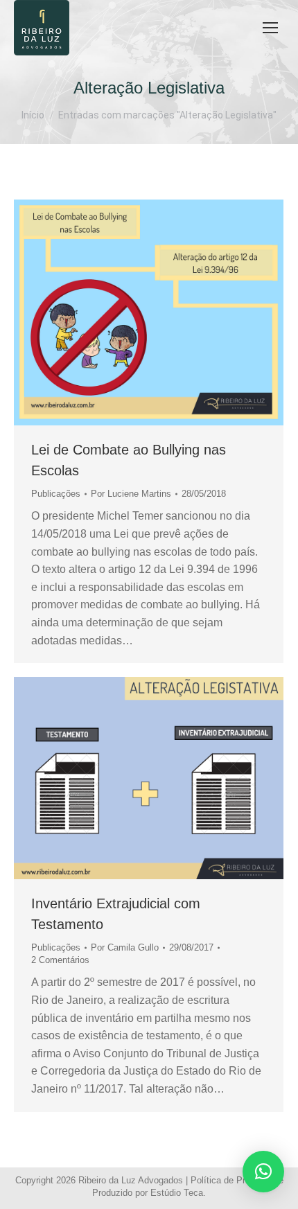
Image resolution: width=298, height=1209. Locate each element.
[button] (263, 1171)
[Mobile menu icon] (270, 28)
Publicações (55, 493)
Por (131, 493)
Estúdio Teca (176, 1193)
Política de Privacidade (237, 1180)
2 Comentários (60, 960)
